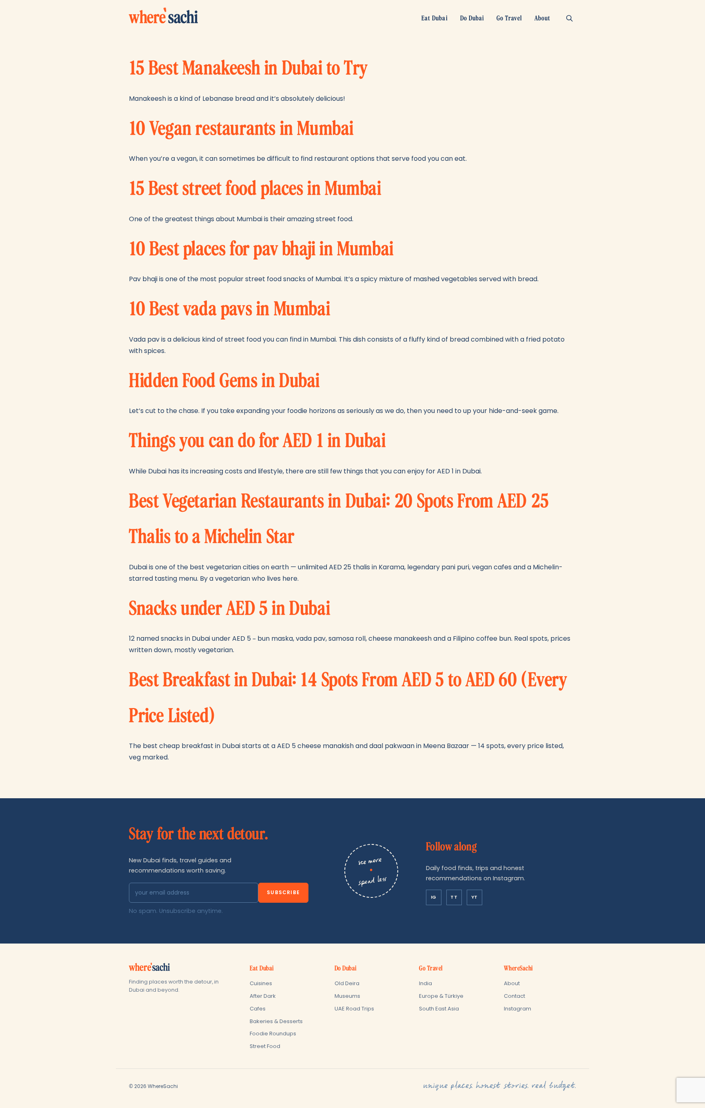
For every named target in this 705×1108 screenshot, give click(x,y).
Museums (347, 996)
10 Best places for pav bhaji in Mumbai (261, 249)
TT (453, 897)
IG (434, 897)
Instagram (517, 1009)
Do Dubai (472, 18)
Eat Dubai (434, 18)
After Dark (263, 996)
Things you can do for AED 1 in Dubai (257, 441)
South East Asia (439, 1009)
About (542, 18)
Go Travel (509, 18)
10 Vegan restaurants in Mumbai (241, 128)
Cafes (258, 1009)
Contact (514, 996)
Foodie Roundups (273, 1033)
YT (474, 897)
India (425, 983)
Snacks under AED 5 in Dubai (229, 608)
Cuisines (261, 983)
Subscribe (283, 892)
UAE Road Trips (354, 1009)
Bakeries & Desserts (276, 1021)
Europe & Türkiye (441, 996)
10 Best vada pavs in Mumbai (229, 309)
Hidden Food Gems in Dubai (224, 381)
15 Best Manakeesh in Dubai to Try (248, 68)
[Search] (569, 18)
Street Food (265, 1046)
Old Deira (347, 983)
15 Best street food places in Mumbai (255, 188)
